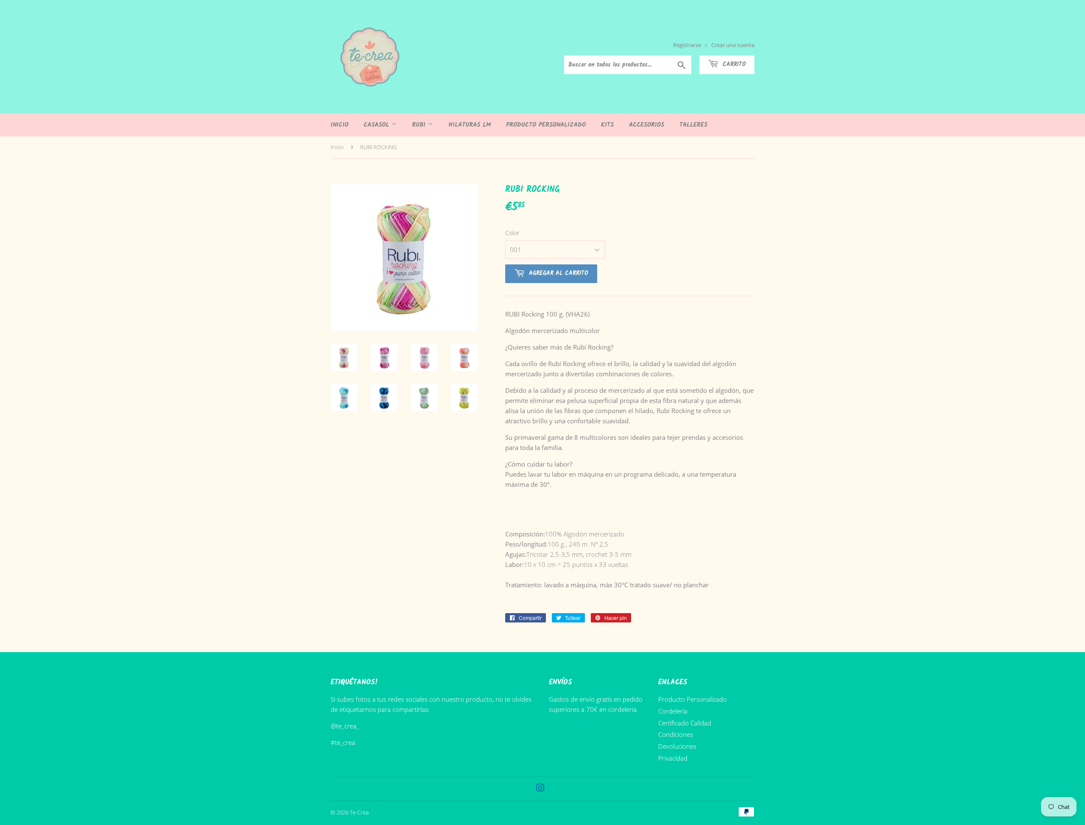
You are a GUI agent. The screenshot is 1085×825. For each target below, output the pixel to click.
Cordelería (672, 711)
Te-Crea (359, 812)
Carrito (733, 64)
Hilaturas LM (469, 125)
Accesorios (646, 125)
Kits (607, 125)
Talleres (693, 125)
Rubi (420, 125)
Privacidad (672, 758)
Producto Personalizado (546, 125)
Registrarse (687, 45)
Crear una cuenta (732, 45)
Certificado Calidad (684, 723)
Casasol (378, 125)
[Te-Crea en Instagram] (540, 788)
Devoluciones (677, 746)
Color (512, 233)
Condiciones (675, 734)
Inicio (339, 125)
